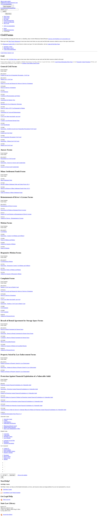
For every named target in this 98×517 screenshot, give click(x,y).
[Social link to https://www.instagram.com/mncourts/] (5, 462)
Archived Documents (9, 443)
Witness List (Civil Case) (7, 145)
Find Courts (6, 17)
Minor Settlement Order (6, 180)
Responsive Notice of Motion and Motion (11, 269)
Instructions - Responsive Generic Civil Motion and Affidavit (15, 265)
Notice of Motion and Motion (8, 240)
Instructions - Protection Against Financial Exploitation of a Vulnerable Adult (19, 389)
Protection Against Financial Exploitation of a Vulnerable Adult (16, 385)
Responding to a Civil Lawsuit (8, 158)
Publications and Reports (10, 423)
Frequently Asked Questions (83, 62)
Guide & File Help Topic (54, 44)
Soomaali (10, 8)
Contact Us (6, 448)
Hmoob (6, 8)
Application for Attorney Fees (8, 100)
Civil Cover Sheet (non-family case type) (10, 116)
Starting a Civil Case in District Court (10, 287)
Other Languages (7, 6)
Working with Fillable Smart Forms (30, 63)
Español (3, 8)
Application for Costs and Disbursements (10, 112)
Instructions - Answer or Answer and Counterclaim (13, 162)
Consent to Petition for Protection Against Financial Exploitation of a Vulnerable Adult (21, 405)
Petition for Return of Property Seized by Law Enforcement (15, 363)
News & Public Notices (9, 451)
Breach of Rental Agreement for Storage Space (12, 329)
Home (5, 28)
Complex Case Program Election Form (10, 120)
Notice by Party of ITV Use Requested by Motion (13, 108)
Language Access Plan (9, 440)
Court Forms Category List (7, 52)
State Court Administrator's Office (12, 428)
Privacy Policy (7, 456)
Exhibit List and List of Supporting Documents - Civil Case (15, 75)
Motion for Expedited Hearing (8, 341)
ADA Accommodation (6, 4)
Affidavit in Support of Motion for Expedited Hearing (14, 346)
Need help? (12, 475)
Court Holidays (7, 422)
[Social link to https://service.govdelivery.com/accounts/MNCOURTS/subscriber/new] (5, 469)
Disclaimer (6, 455)
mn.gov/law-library (7, 514)
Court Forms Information (10, 49)
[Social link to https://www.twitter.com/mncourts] (5, 465)
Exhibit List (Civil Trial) (6, 133)
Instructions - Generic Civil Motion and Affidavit (12, 235)
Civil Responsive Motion (7, 261)
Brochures (6, 442)
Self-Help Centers (8, 46)
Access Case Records (9, 22)
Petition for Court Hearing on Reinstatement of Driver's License (16, 214)
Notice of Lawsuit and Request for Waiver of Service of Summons (17, 83)
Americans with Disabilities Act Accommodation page (59, 38)
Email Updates (7, 450)
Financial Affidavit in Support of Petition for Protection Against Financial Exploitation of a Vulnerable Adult (27, 397)
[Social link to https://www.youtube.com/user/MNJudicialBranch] (5, 467)
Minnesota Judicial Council (10, 426)
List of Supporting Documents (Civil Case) (11, 137)
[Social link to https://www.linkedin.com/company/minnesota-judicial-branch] (5, 471)
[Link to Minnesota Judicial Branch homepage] (9, 2)
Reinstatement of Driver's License (9, 206)
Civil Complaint (4, 312)
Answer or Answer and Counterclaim (10, 166)
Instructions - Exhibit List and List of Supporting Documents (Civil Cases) (18, 128)
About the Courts (8, 419)
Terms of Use (7, 458)
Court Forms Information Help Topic (64, 62)
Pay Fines (6, 19)
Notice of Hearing (5, 248)
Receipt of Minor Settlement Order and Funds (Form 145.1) (15, 184)
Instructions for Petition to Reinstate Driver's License (13, 210)
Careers (5, 420)
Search (2, 9)
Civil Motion (4, 231)
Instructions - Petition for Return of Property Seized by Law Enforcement (18, 367)
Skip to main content (6, 1)
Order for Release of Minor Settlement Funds (11, 192)
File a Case (6, 23)
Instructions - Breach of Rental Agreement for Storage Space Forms (17, 333)
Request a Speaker (8, 452)
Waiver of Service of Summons (8, 87)
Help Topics (7, 16)
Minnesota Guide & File (9, 44)
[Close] (2, 477)
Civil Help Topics (12, 59)
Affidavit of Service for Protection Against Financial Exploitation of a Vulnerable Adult (22, 401)
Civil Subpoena (4, 91)
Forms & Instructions (9, 20)
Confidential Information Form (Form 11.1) (11, 413)
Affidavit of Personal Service (8, 316)
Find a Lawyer (6, 499)
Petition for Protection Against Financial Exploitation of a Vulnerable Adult (19, 393)
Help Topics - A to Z (9, 48)
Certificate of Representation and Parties (10, 95)
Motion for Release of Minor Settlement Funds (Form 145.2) (15, 188)
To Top (4, 475)
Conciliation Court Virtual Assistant (11, 492)
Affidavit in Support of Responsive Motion (11, 274)
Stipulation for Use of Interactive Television (11, 104)
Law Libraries (7, 438)
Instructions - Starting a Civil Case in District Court (13, 303)
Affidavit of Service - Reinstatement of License (12, 218)
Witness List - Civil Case (7, 79)
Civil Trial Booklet (5, 124)
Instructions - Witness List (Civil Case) (10, 141)
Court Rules (6, 435)
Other (14, 8)
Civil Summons (4, 307)
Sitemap (6, 459)
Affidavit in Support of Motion (8, 244)
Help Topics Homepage (14, 41)
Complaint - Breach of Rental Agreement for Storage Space (15, 337)
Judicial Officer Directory (10, 427)
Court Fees (6, 433)
